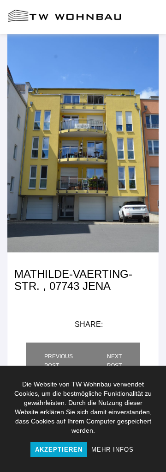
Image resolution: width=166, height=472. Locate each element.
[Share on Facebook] (116, 324)
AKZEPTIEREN (59, 449)
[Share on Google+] (149, 324)
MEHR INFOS (112, 449)
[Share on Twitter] (132, 324)
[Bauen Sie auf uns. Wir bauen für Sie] (64, 17)
